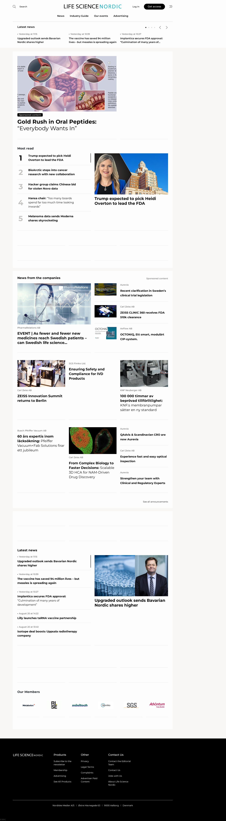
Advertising (120, 15)
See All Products (62, 781)
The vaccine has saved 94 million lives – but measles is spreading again (93, 40)
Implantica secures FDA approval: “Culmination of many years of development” (141, 40)
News (60, 15)
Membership (60, 770)
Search (23, 6)
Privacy (85, 761)
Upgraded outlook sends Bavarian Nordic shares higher (38, 40)
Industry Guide (79, 15)
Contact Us (114, 770)
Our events (101, 15)
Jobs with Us (115, 776)
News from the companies (38, 278)
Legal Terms (87, 767)
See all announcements (155, 501)
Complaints (87, 772)
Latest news (26, 27)
